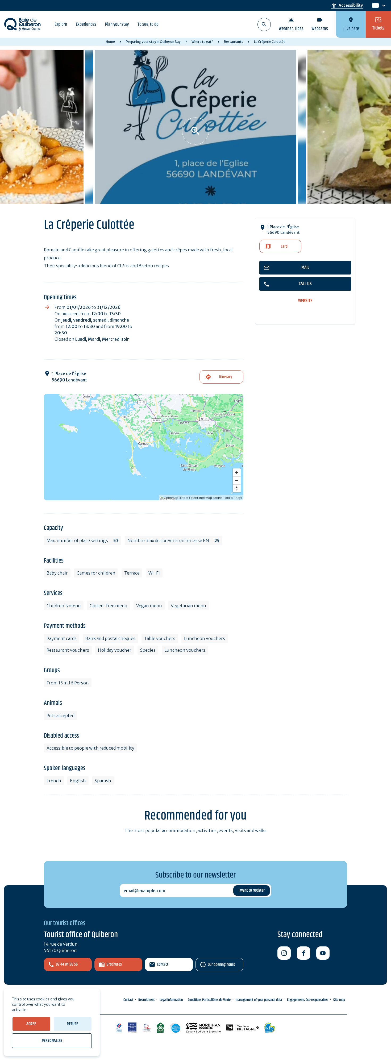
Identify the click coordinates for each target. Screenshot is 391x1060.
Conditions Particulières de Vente (209, 1000)
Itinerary (225, 377)
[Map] (143, 447)
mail (305, 267)
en (375, 5)
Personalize (52, 1040)
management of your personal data (259, 1000)
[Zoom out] (237, 480)
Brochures (114, 964)
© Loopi (236, 497)
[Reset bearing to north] (237, 488)
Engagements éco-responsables (307, 1000)
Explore (61, 24)
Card (284, 246)
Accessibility (347, 5)
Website (305, 301)
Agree (31, 1024)
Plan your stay (117, 24)
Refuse (72, 1024)
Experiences (86, 24)
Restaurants (233, 42)
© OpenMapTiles (173, 497)
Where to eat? (202, 42)
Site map (339, 1000)
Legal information (171, 1000)
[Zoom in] (237, 472)
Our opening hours (221, 964)
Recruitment (146, 1000)
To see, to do (148, 24)
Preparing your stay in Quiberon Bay (153, 42)
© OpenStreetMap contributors (208, 497)
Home (110, 42)
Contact (162, 964)
